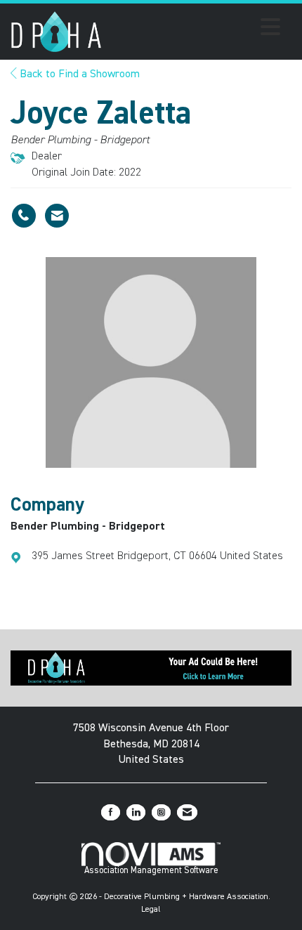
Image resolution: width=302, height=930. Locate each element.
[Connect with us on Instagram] (161, 812)
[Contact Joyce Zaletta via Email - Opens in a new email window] (57, 215)
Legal (151, 909)
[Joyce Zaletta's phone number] (24, 215)
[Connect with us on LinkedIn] (135, 812)
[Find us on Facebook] (110, 812)
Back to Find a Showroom (78, 74)
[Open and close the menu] (195, 29)
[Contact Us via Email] (187, 812)
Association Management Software (151, 870)
